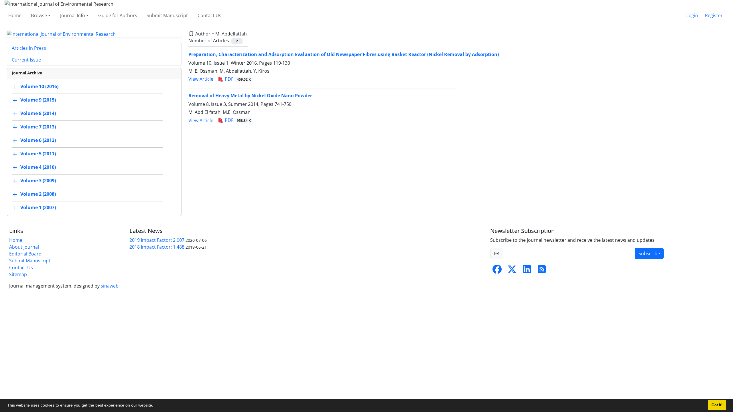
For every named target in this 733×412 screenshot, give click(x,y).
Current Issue (26, 60)
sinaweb (110, 286)
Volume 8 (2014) (38, 113)
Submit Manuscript (167, 15)
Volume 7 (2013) (38, 127)
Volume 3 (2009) (38, 181)
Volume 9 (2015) (38, 100)
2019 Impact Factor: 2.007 (156, 240)
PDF (237, 79)
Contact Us (209, 15)
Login (692, 15)
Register (714, 15)
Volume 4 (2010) (38, 167)
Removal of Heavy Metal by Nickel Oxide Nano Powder (250, 95)
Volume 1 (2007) (38, 208)
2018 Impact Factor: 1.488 (156, 247)
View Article (200, 79)
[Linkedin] (527, 271)
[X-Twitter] (512, 271)
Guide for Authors (117, 15)
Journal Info (72, 15)
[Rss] (542, 271)
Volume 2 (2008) (38, 194)
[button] (155, 406)
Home (14, 15)
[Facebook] (497, 271)
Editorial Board (25, 254)
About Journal (24, 247)
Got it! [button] (717, 405)
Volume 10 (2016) (39, 87)
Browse (39, 15)
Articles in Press (29, 48)
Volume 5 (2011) (38, 154)
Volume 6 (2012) (38, 140)
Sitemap (18, 274)
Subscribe (649, 253)
